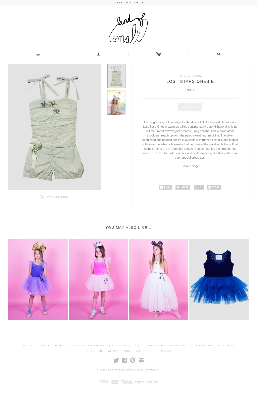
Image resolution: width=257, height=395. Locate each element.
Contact (43, 345)
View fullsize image (54, 197)
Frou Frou (226, 345)
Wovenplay (177, 345)
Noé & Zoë (143, 351)
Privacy (124, 345)
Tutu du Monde (202, 345)
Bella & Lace (94, 351)
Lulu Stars (164, 351)
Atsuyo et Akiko (120, 351)
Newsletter (156, 345)
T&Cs (138, 345)
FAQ (111, 345)
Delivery (60, 345)
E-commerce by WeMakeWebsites (141, 369)
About (27, 345)
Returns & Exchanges (88, 345)
